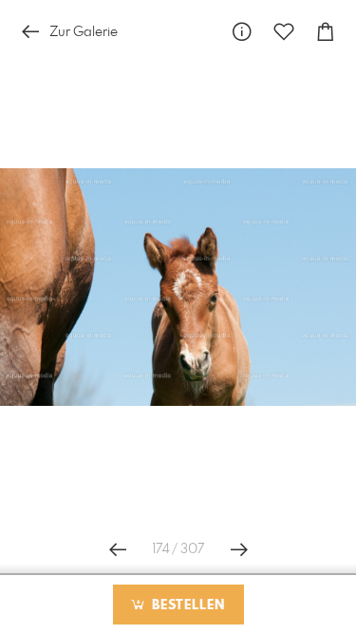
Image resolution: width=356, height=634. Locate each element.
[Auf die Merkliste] (283, 32)
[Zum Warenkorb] (325, 32)
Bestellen (186, 605)
